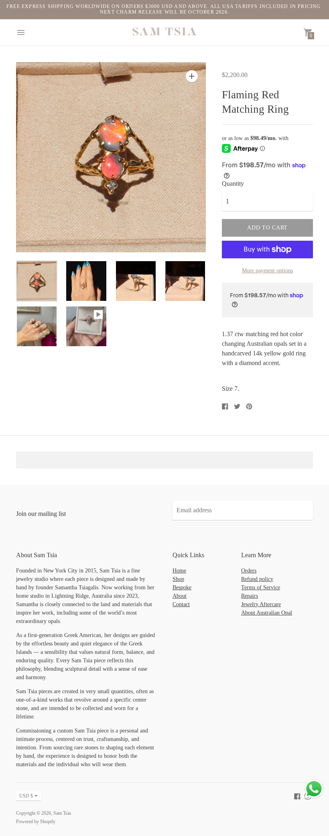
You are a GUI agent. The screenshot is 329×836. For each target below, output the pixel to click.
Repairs (249, 596)
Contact (181, 604)
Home (179, 571)
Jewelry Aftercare (261, 604)
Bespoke (182, 587)
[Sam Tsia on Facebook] (297, 795)
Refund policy (257, 579)
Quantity (233, 183)
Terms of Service (260, 587)
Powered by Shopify (35, 821)
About (180, 596)
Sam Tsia (62, 813)
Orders (248, 571)
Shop (178, 579)
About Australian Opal (266, 613)
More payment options (267, 271)
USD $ (26, 796)
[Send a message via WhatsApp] (314, 789)
